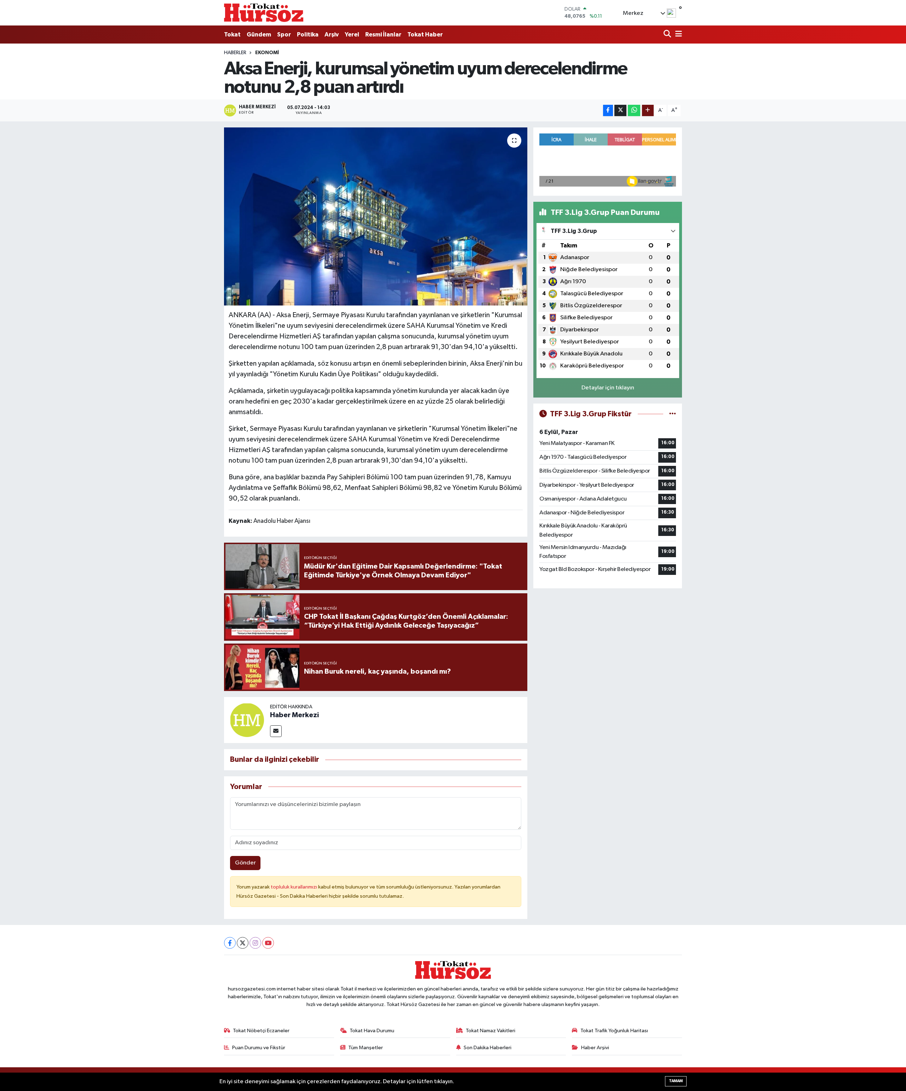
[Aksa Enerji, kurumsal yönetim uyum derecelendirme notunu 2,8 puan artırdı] (375, 216)
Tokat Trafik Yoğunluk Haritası (614, 1030)
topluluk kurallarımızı (294, 887)
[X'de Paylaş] (620, 110)
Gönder (245, 863)
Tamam (676, 1081)
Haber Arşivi (595, 1047)
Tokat (232, 35)
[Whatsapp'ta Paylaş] (634, 110)
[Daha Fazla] (648, 110)
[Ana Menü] (677, 34)
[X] (242, 943)
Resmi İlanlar (383, 35)
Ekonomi (267, 52)
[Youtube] (268, 943)
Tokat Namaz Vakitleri (490, 1030)
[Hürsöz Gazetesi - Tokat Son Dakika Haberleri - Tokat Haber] (263, 12)
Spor (284, 35)
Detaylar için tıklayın (607, 388)
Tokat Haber (425, 35)
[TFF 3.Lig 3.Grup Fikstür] (672, 414)
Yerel (352, 35)
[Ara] (668, 34)
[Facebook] (230, 943)
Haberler (235, 52)
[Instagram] (255, 943)
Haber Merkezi (294, 715)
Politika (308, 35)
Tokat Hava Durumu (372, 1030)
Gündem (259, 35)
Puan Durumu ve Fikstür (258, 1047)
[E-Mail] (276, 731)
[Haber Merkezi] (247, 720)
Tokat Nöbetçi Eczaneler (261, 1030)
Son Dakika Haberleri (487, 1047)
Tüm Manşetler (365, 1047)
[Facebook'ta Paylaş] (608, 110)
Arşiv (332, 35)
